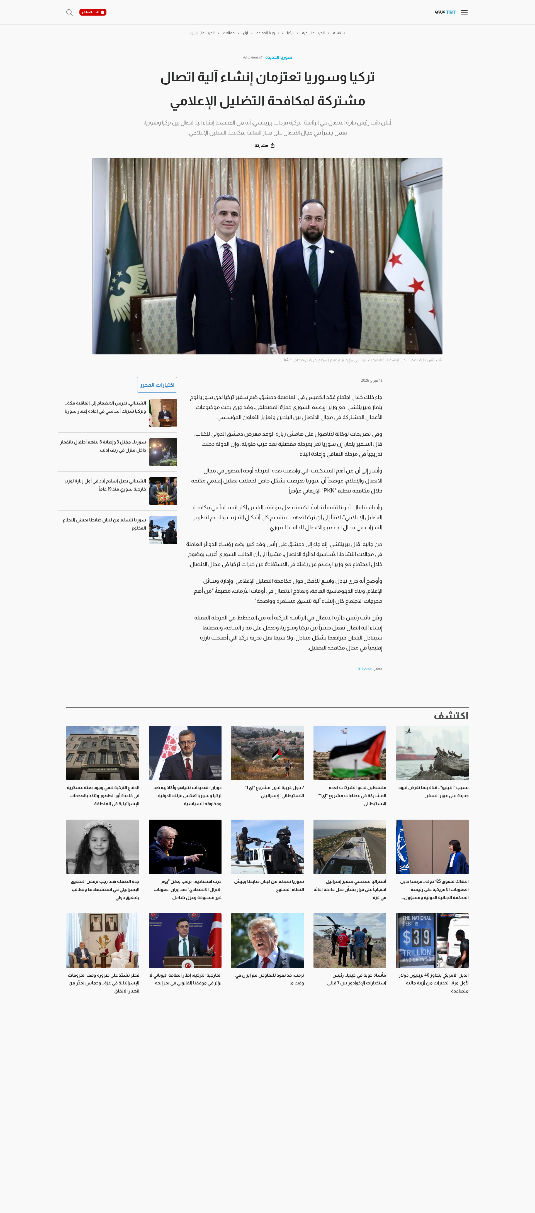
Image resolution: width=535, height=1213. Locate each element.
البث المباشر (90, 12)
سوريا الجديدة (278, 57)
